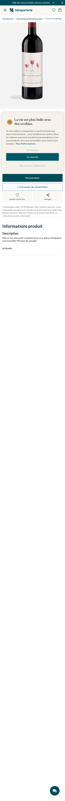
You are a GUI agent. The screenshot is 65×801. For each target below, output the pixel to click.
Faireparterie (7, 18)
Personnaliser (32, 177)
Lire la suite (7, 248)
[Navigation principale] (5, 10)
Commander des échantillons (32, 186)
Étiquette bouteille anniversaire (29, 18)
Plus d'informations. (26, 143)
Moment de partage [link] (54, 18)
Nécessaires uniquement (32, 165)
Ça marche (32, 157)
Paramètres (32, 150)
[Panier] (60, 10)
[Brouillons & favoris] (54, 10)
